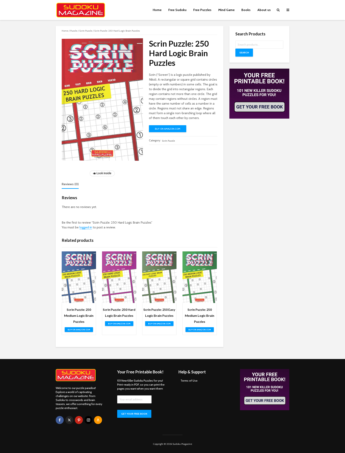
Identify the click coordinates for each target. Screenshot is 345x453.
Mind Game (226, 10)
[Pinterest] (79, 420)
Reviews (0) (70, 184)
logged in (85, 227)
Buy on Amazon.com (167, 128)
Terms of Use (188, 380)
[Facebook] (60, 420)
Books (246, 10)
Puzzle (73, 30)
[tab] (70, 184)
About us (264, 10)
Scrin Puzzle (85, 30)
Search (244, 52)
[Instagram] (88, 420)
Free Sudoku (177, 10)
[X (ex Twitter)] (69, 420)
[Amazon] (98, 420)
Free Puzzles (202, 10)
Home (157, 10)
